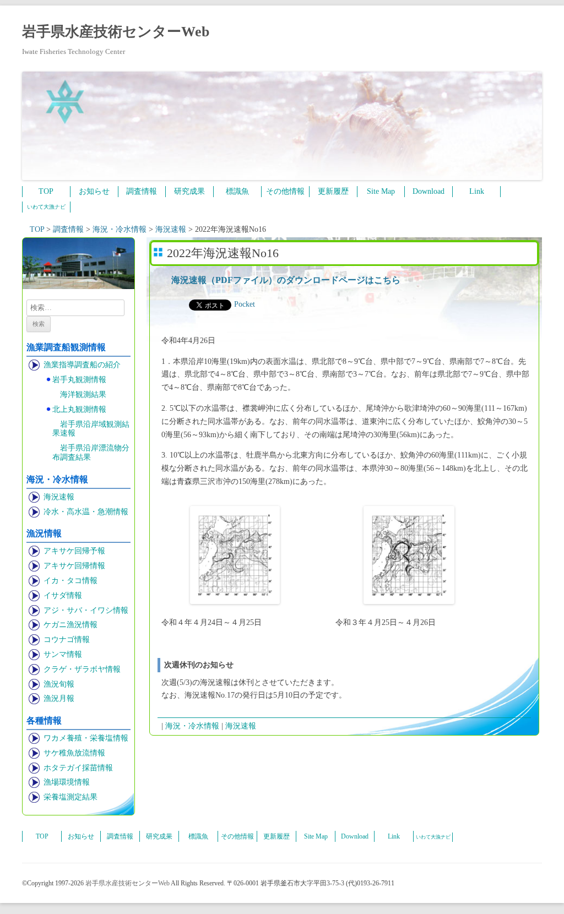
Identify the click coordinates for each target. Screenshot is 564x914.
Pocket (244, 304)
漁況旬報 (59, 684)
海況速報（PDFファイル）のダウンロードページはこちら (285, 280)
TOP (46, 191)
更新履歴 (333, 191)
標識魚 (237, 191)
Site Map (381, 191)
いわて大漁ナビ (46, 207)
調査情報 (141, 191)
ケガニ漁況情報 (70, 625)
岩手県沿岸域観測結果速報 (90, 429)
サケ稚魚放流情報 (74, 753)
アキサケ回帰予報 (74, 551)
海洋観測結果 (83, 394)
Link (476, 191)
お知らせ (94, 191)
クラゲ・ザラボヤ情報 (82, 669)
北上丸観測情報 (79, 409)
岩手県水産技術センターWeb (115, 32)
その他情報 (285, 191)
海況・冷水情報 (192, 726)
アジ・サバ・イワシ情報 (86, 610)
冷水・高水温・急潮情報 (86, 512)
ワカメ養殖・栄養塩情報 (86, 738)
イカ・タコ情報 (70, 580)
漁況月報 (59, 698)
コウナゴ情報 (67, 639)
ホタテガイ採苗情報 (78, 768)
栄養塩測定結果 (70, 797)
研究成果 (189, 191)
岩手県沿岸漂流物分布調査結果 (90, 452)
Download (428, 191)
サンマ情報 (63, 654)
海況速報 (59, 497)
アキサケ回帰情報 (74, 566)
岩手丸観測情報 (79, 380)
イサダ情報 (63, 595)
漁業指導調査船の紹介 (82, 365)
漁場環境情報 (67, 782)
